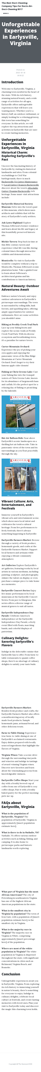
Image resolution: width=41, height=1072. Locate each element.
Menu (5, 13)
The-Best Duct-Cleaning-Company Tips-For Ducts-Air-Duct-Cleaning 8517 (17, 6)
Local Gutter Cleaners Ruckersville (21, 184)
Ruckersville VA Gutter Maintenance (20, 181)
